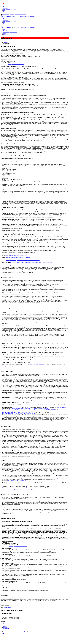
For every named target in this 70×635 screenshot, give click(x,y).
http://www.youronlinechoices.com (14, 409)
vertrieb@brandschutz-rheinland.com (18, 14)
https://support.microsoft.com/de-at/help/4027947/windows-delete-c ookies (25, 265)
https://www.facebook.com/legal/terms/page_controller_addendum (16, 412)
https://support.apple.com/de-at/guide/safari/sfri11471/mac (17, 257)
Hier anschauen (7, 607)
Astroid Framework (43, 631)
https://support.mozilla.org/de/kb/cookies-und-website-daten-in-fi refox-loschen (23, 260)
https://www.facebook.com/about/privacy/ (21, 408)
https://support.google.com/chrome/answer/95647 (16, 255)
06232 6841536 (5, 14)
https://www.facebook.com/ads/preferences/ (17, 480)
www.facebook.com (61, 407)
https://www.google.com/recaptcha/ (37, 364)
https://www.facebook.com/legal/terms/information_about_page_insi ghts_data (18, 413)
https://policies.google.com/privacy (11, 365)
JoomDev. (30, 631)
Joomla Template (22, 631)
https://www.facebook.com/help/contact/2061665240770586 (42, 409)
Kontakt (5, 626)
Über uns (5, 623)
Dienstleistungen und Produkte (10, 625)
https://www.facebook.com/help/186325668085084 (55, 477)
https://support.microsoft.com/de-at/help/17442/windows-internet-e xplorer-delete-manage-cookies (31, 262)
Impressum (5, 627)
